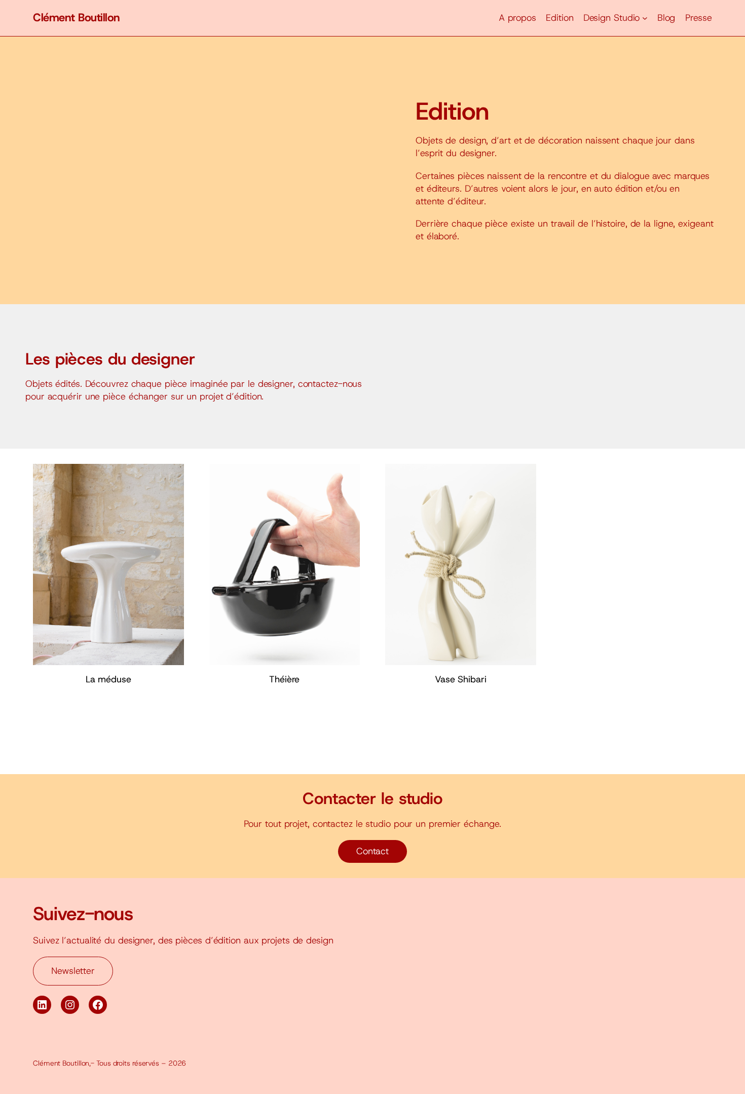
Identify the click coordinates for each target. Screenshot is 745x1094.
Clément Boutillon (76, 17)
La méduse (108, 679)
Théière (284, 679)
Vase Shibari (461, 679)
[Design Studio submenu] (645, 18)
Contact (372, 851)
